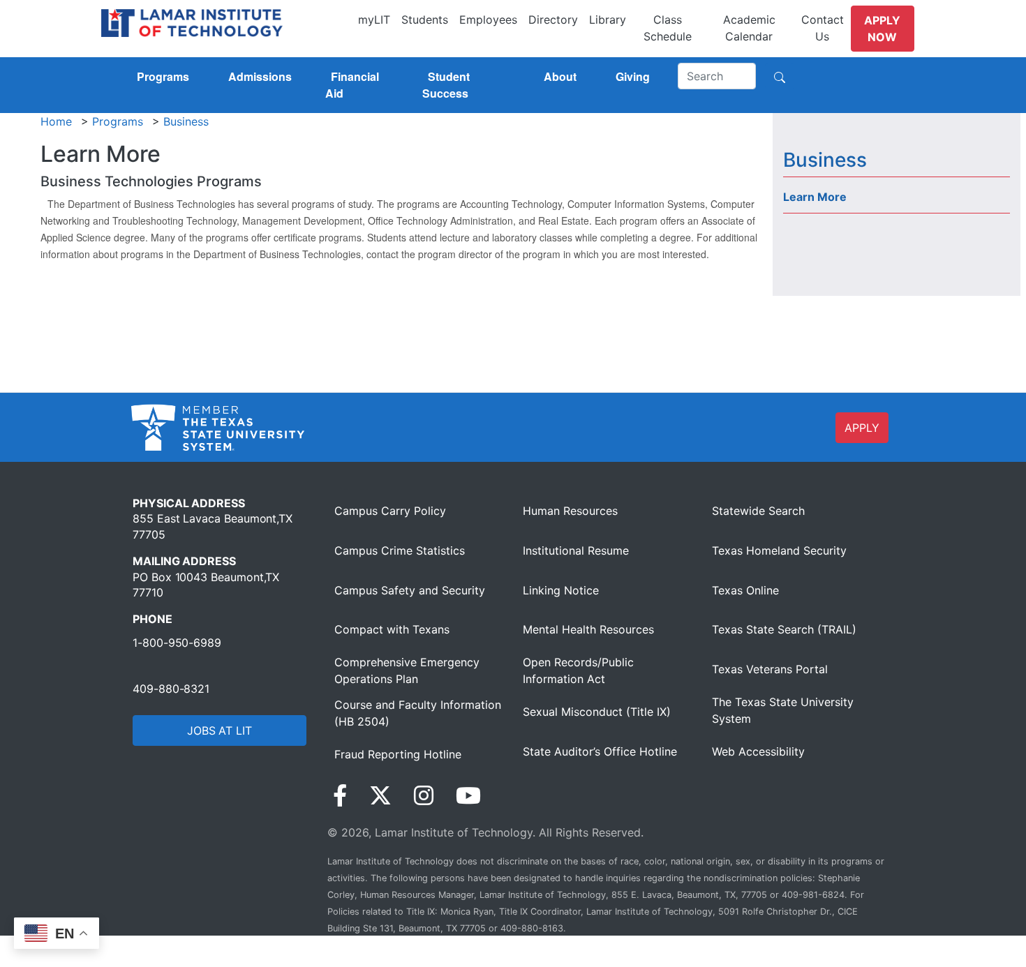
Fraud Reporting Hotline (397, 754)
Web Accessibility (758, 751)
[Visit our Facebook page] (340, 795)
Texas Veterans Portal (770, 669)
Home (56, 121)
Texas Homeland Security (779, 550)
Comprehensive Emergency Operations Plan (406, 670)
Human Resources (570, 511)
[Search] (779, 76)
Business (186, 121)
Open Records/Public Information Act (578, 670)
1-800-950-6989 (177, 643)
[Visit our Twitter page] (380, 795)
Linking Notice (561, 590)
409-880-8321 (171, 689)
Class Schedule (668, 28)
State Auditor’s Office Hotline (600, 751)
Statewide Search (758, 511)
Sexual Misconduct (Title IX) (597, 712)
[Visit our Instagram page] (423, 795)
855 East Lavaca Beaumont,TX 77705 (212, 526)
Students (424, 20)
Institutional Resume (576, 550)
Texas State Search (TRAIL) (784, 629)
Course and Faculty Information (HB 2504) (417, 713)
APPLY (862, 428)
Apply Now (882, 28)
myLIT (374, 20)
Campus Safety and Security (409, 590)
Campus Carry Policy (390, 511)
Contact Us (822, 28)
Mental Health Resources (588, 629)
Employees (488, 20)
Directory (553, 20)
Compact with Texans (391, 629)
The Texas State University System (783, 710)
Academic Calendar (749, 28)
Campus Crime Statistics (399, 550)
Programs (117, 121)
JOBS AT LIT (219, 730)
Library (607, 20)
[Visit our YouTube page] (468, 795)
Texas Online (745, 590)
